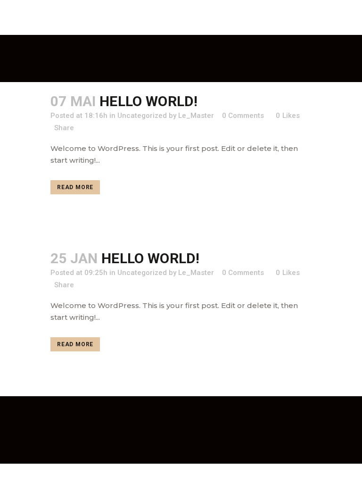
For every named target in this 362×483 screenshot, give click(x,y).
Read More (75, 187)
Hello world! (148, 101)
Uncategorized (142, 115)
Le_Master (196, 272)
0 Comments (243, 272)
